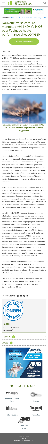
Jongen (6, 324)
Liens (24, 438)
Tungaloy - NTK (39, 17)
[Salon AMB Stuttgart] (24, 362)
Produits (8, 337)
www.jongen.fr (8, 330)
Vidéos (6, 343)
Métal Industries (25, 17)
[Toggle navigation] (3, 3)
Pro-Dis (14, 17)
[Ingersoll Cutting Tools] (24, 11)
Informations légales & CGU (24, 441)
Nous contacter (24, 436)
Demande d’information (24, 41)
